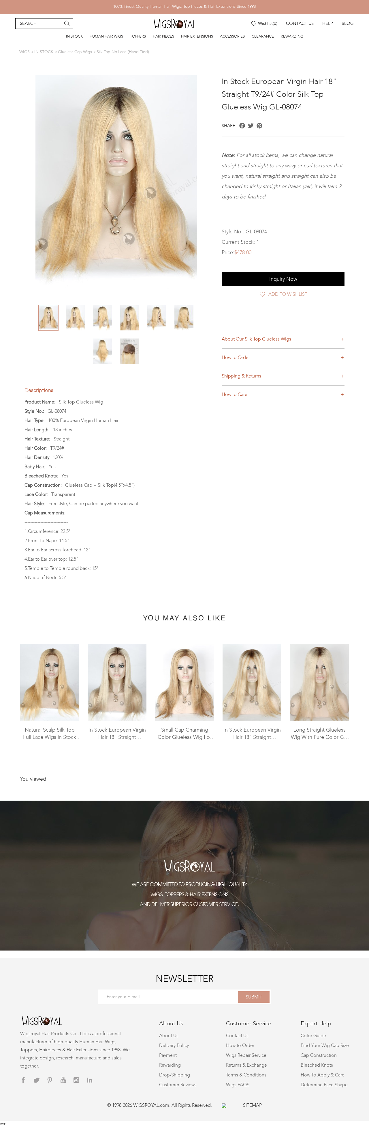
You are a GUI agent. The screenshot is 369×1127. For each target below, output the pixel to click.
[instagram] (76, 1080)
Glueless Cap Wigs (75, 51)
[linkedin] (89, 1080)
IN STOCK (74, 36)
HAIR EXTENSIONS (197, 36)
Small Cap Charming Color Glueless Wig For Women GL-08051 (185, 737)
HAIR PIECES (163, 36)
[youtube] (63, 1080)
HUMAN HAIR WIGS (106, 36)
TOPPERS (138, 36)
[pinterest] (50, 1080)
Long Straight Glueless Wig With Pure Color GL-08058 (319, 737)
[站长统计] (224, 1105)
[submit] (67, 23)
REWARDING (292, 36)
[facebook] (23, 1080)
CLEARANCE (263, 36)
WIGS (24, 51)
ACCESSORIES (232, 36)
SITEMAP (252, 1105)
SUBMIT (254, 997)
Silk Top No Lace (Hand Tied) (123, 51)
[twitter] (36, 1080)
